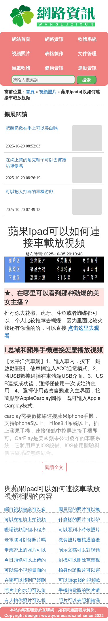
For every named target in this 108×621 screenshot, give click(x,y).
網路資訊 (54, 38)
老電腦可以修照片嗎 (25, 539)
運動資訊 (87, 67)
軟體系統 (87, 38)
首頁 (30, 91)
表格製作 (54, 53)
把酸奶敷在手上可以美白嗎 (32, 128)
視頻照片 (21, 53)
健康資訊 (54, 67)
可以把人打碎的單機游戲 (29, 191)
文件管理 (87, 53)
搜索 (86, 79)
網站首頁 (21, 38)
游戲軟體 (21, 67)
